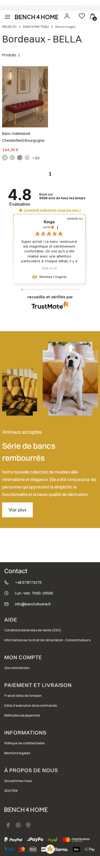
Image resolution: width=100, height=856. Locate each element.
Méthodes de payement (22, 715)
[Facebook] (8, 825)
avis (62, 198)
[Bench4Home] (28, 825)
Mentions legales (17, 753)
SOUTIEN (11, 791)
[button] (20, 210)
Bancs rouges (65, 27)
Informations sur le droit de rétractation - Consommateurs (47, 640)
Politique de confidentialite (24, 743)
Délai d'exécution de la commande (30, 705)
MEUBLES (9, 27)
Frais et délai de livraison (23, 696)
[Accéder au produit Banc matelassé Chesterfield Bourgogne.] (25, 96)
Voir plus (17, 510)
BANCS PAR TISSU (36, 27)
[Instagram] (18, 825)
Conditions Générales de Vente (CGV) (32, 630)
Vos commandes (16, 668)
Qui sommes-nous (18, 781)
